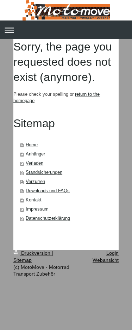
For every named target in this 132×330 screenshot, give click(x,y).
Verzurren (35, 181)
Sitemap (22, 260)
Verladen (34, 163)
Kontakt (34, 199)
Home (32, 144)
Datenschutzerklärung (48, 218)
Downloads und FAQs (48, 190)
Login (112, 253)
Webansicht (106, 260)
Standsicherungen (44, 172)
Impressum (37, 209)
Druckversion (36, 253)
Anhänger (35, 154)
